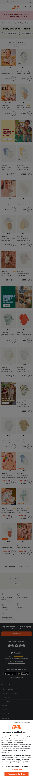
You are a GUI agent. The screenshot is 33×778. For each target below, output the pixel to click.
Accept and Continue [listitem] (16, 774)
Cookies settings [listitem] (17, 770)
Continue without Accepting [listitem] (21, 722)
